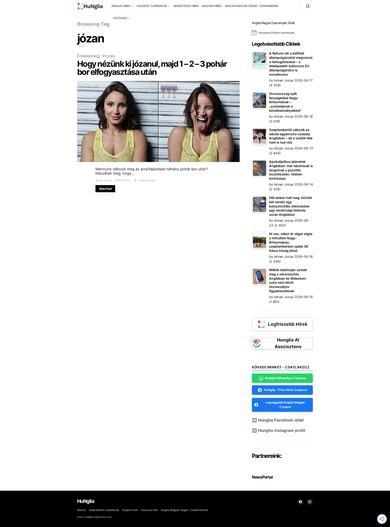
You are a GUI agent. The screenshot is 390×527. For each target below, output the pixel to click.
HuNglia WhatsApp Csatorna (285, 378)
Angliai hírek (130, 510)
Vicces (108, 56)
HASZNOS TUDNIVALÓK (152, 6)
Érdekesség (88, 56)
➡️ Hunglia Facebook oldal (278, 420)
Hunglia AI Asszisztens (288, 343)
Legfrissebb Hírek (288, 324)
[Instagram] (310, 502)
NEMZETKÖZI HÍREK (186, 6)
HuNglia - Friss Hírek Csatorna (285, 390)
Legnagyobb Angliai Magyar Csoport (285, 405)
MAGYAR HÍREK (212, 6)
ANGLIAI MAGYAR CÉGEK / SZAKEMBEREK (251, 6)
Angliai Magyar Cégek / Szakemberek (184, 510)
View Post (105, 188)
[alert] (282, 32)
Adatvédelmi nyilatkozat (104, 510)
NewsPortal (262, 477)
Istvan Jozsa (103, 180)
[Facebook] (300, 502)
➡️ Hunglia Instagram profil (278, 430)
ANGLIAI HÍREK (121, 6)
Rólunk (81, 510)
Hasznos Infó (149, 510)
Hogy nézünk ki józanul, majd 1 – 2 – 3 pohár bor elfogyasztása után (151, 68)
